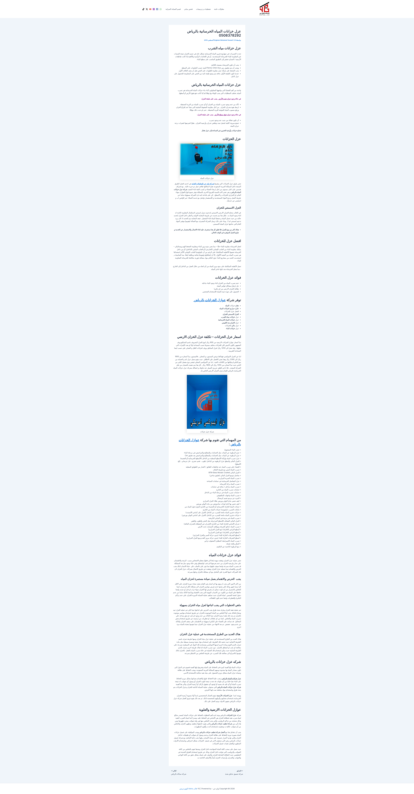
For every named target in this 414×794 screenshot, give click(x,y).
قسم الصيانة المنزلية (173, 9)
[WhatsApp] (161, 9)
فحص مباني (188, 9)
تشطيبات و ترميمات (203, 9)
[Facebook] (157, 9)
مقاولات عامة (219, 9)
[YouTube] (150, 9)
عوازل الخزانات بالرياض (209, 300)
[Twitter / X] (147, 9)
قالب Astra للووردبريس (188, 789)
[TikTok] (143, 9)
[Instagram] (154, 9)
